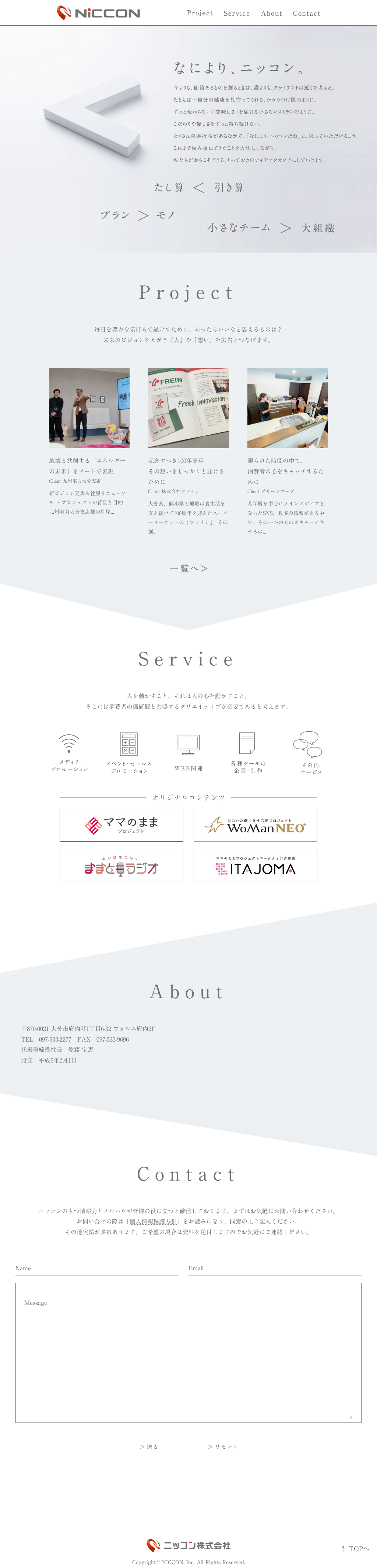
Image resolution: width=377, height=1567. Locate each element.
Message (35, 1303)
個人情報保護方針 (153, 1221)
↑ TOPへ (355, 1548)
